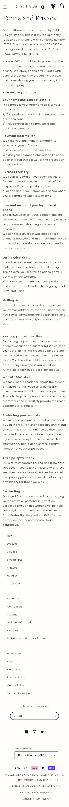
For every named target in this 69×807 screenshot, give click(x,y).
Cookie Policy (16, 685)
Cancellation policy (36, 799)
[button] (5, 7)
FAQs (10, 661)
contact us (51, 370)
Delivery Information (20, 622)
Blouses (12, 552)
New (10, 536)
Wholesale (14, 653)
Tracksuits (14, 583)
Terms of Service (18, 693)
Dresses (12, 543)
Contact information (36, 792)
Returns (12, 614)
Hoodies (12, 575)
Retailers (12, 630)
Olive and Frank (27, 774)
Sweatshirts (14, 560)
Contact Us (14, 606)
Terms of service (24, 786)
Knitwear (13, 567)
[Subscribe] (55, 716)
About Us (13, 598)
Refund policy (24, 780)
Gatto (59, 774)
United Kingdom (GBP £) (32, 755)
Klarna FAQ (14, 669)
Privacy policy (47, 780)
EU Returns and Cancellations (26, 638)
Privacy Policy (16, 677)
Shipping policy (50, 786)
